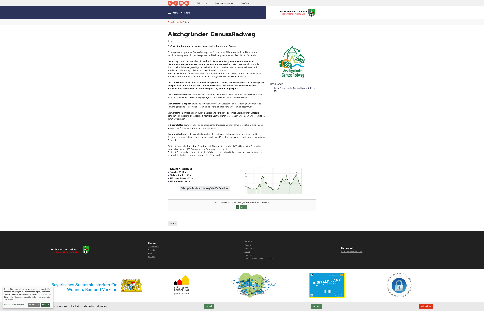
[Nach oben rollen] (478, 305)
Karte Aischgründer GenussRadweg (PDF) (294, 88)
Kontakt (248, 245)
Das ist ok (45, 304)
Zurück (172, 223)
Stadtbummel (153, 247)
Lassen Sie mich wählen (14, 304)
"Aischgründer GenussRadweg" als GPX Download (205, 188)
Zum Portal (245, 3)
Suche (247, 251)
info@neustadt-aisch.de (224, 3)
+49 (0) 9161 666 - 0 (202, 3)
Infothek (151, 256)
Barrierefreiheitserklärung (352, 251)
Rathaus (316, 306)
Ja (237, 207)
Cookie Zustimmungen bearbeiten (259, 258)
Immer (243, 207)
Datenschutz (250, 248)
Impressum (249, 255)
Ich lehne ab (34, 304)
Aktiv (150, 253)
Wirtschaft (426, 306)
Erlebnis (151, 250)
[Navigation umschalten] (170, 13)
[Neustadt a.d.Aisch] (297, 13)
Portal (209, 306)
